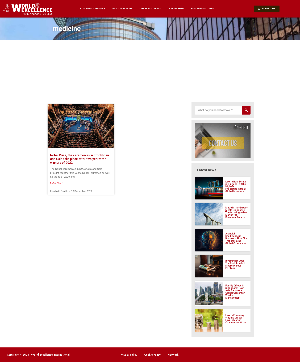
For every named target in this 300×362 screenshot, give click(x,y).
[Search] (246, 110)
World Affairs (122, 8)
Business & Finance (92, 8)
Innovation (176, 8)
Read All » (56, 183)
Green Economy (150, 8)
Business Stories (202, 8)
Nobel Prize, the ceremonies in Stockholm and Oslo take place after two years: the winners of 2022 (79, 158)
